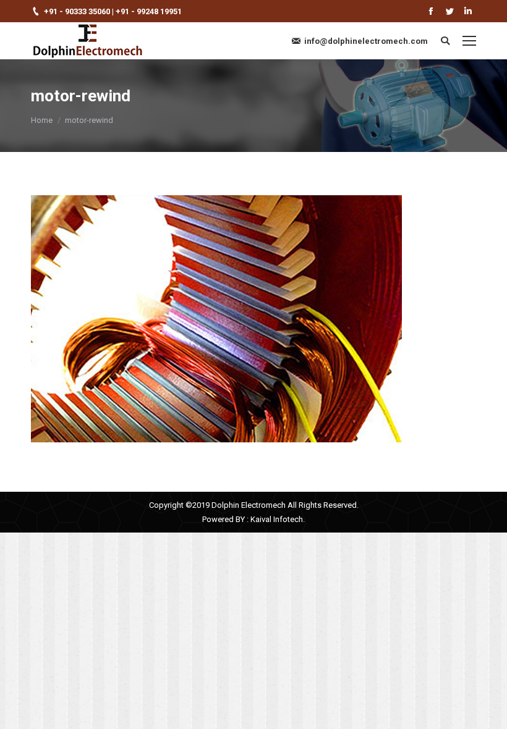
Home (42, 120)
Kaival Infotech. (277, 519)
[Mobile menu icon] (469, 41)
